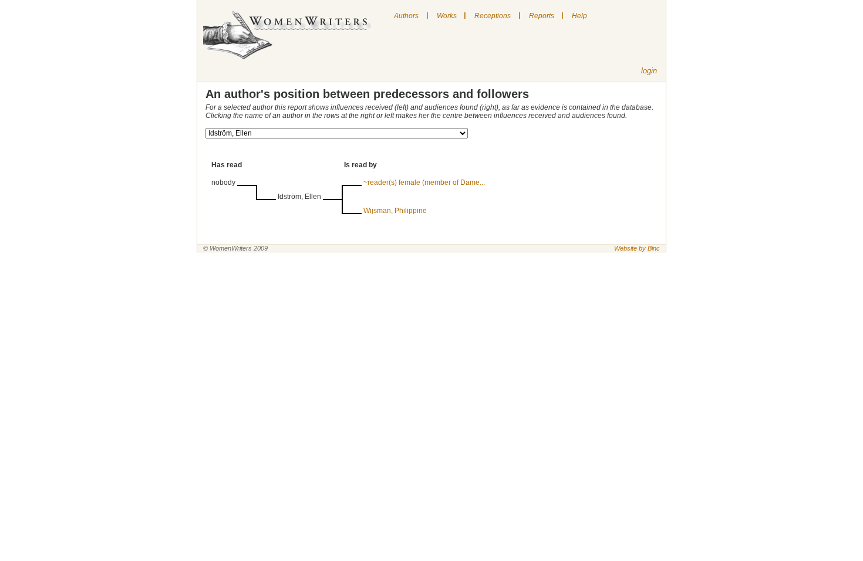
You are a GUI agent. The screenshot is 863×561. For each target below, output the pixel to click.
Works (447, 16)
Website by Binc (637, 248)
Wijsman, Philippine (395, 211)
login (649, 70)
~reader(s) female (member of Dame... (424, 182)
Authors (406, 16)
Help (579, 16)
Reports (541, 16)
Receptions (492, 16)
